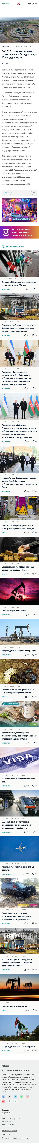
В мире (4, 532)
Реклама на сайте (9, 1131)
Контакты (6, 1134)
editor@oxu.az (8, 1121)
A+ (7, 63)
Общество (6, 743)
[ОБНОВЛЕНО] (19, 306)
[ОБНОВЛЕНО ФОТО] (19, 893)
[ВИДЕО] (19, 714)
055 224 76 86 (8, 1124)
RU (30, 3)
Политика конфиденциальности (15, 1138)
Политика (6, 388)
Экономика (7, 289)
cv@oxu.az (6, 1112)
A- (2, 63)
